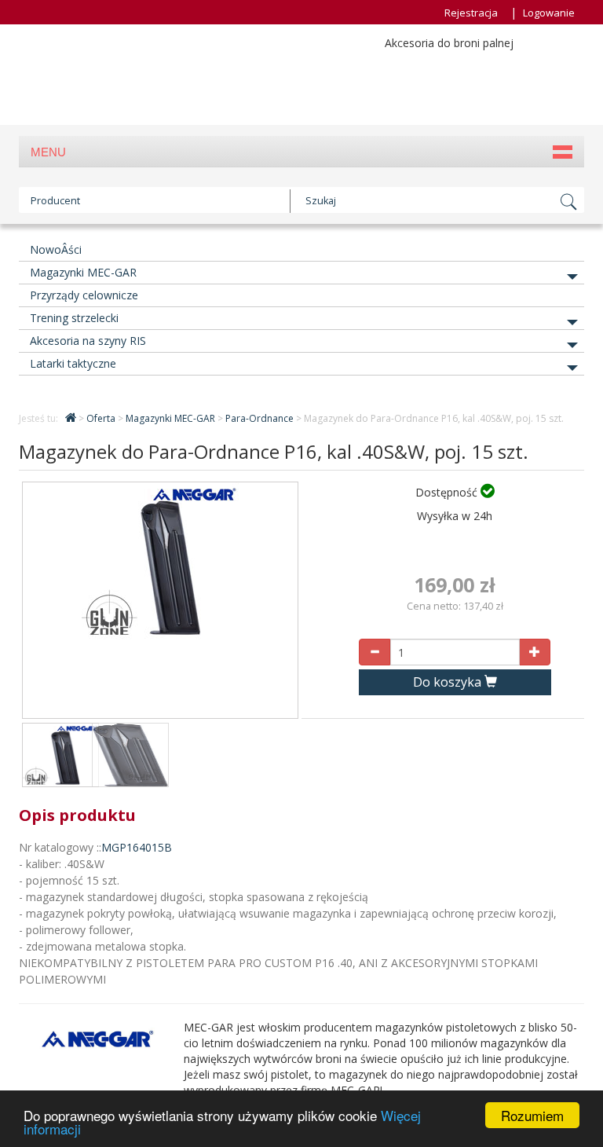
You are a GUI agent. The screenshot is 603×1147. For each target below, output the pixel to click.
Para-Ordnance (260, 418)
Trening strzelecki (74, 317)
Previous (45, 606)
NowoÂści (56, 249)
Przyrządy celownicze (84, 295)
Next (275, 606)
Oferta (102, 418)
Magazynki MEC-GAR (83, 272)
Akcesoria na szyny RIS (88, 340)
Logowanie (549, 12)
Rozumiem (532, 1115)
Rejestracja (471, 12)
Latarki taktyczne (73, 363)
